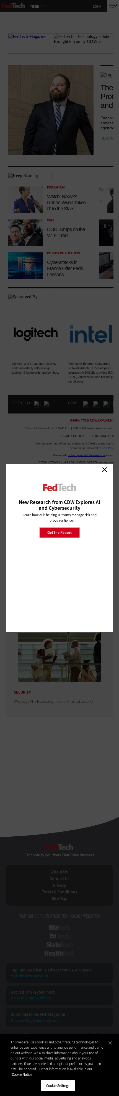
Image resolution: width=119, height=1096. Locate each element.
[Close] (110, 1043)
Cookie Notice (22, 1074)
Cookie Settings (57, 1085)
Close (104, 470)
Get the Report (59, 532)
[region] (59, 1065)
